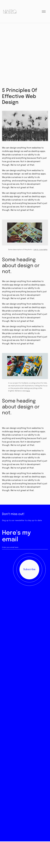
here (28, 391)
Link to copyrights (40, 249)
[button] (43, 11)
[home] (9, 11)
